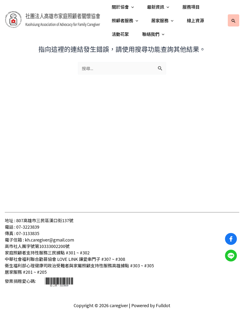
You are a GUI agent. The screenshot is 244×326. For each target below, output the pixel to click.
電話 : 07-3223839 (22, 227)
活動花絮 (120, 34)
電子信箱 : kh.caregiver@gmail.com (39, 240)
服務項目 (191, 7)
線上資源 (195, 20)
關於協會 (120, 7)
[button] (131, 7)
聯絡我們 (150, 34)
